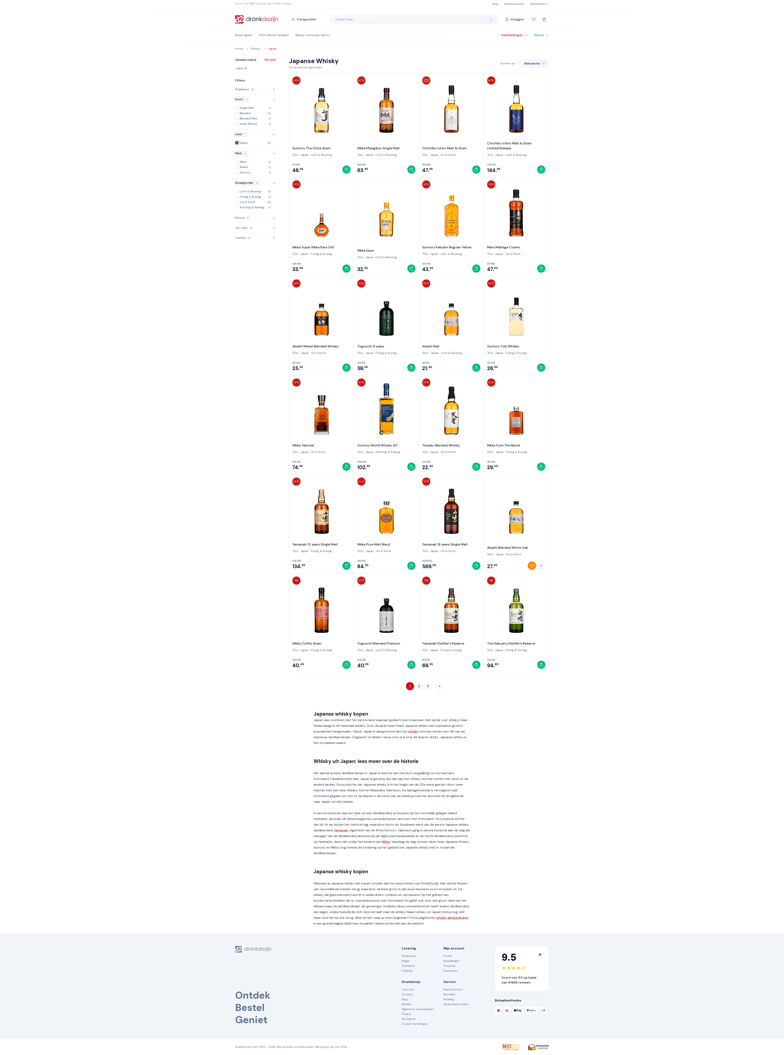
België (406, 961)
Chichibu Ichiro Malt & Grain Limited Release (509, 145)
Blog (405, 999)
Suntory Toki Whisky (503, 346)
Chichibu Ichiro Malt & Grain (444, 148)
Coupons (449, 966)
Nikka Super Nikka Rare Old (313, 247)
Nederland (408, 956)
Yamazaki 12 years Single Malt (315, 544)
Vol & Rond (448, 155)
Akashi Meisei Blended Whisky (315, 346)
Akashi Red (430, 346)
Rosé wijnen (244, 35)
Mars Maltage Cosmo (503, 247)
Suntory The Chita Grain (311, 148)
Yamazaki (341, 830)
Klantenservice (453, 989)
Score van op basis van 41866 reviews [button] (263, 3)
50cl (295, 353)
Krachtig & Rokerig (388, 452)
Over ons (408, 989)
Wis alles (270, 59)
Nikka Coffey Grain (306, 643)
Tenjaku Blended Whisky (441, 445)
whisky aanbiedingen (452, 918)
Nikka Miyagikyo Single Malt (378, 148)
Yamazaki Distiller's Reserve (443, 643)
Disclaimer (409, 1019)
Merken (406, 1004)
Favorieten (450, 970)
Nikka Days (365, 250)
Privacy (406, 1014)
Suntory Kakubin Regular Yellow (447, 247)
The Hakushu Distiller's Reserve (511, 643)
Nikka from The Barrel (503, 445)
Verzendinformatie (455, 1004)
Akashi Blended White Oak (507, 547)
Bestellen (449, 994)
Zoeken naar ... (345, 19)
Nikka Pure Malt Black (373, 544)
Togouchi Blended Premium (378, 643)
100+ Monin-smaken (274, 35)
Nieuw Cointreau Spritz (313, 35)
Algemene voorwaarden (418, 1009)
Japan (239, 68)
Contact (407, 994)
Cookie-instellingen (415, 1024)
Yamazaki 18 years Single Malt (445, 544)
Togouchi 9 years (370, 346)
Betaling (448, 999)
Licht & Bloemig (321, 155)
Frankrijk (407, 970)
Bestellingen (451, 961)
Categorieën (306, 19)
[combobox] (533, 63)
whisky (413, 731)
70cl (295, 155)
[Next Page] (439, 686)
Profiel (447, 956)
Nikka (386, 842)
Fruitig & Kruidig (321, 254)
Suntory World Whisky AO (377, 445)
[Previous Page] (398, 686)
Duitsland (408, 966)
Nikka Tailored (303, 445)
